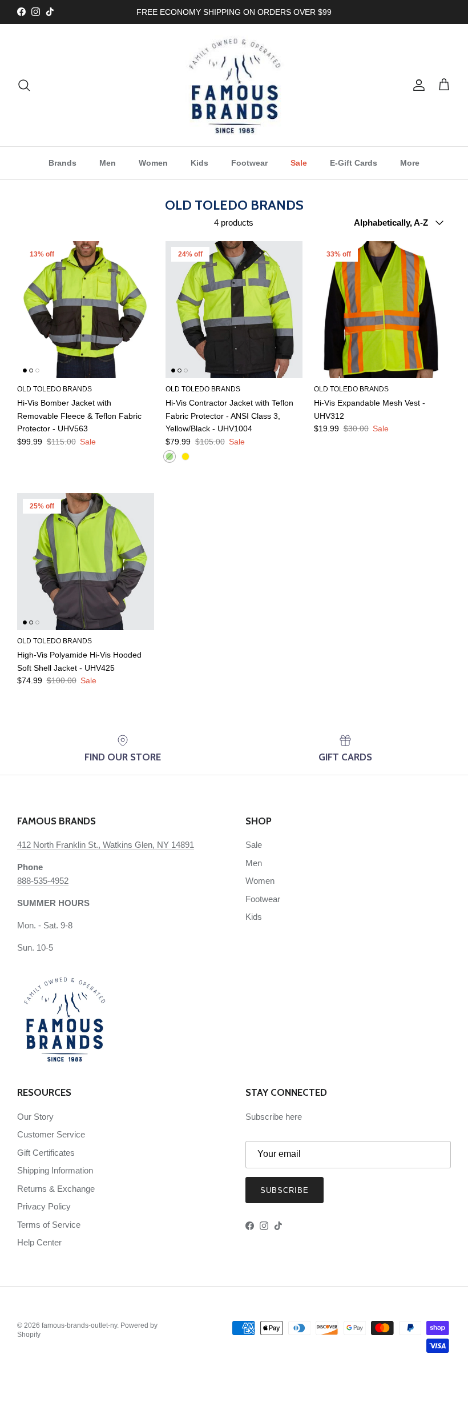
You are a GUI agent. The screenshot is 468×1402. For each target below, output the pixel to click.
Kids (199, 162)
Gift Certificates (46, 1152)
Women (153, 162)
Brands (62, 162)
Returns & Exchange (56, 1188)
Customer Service (51, 1134)
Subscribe (284, 1190)
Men (107, 162)
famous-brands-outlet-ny (79, 1325)
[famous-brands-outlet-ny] (234, 85)
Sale (299, 162)
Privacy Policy (44, 1206)
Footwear (249, 162)
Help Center (39, 1242)
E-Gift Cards (353, 162)
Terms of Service (48, 1224)
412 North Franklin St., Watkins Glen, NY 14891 (105, 845)
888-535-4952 (42, 881)
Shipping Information (55, 1170)
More (409, 162)
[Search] (24, 85)
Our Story (35, 1116)
